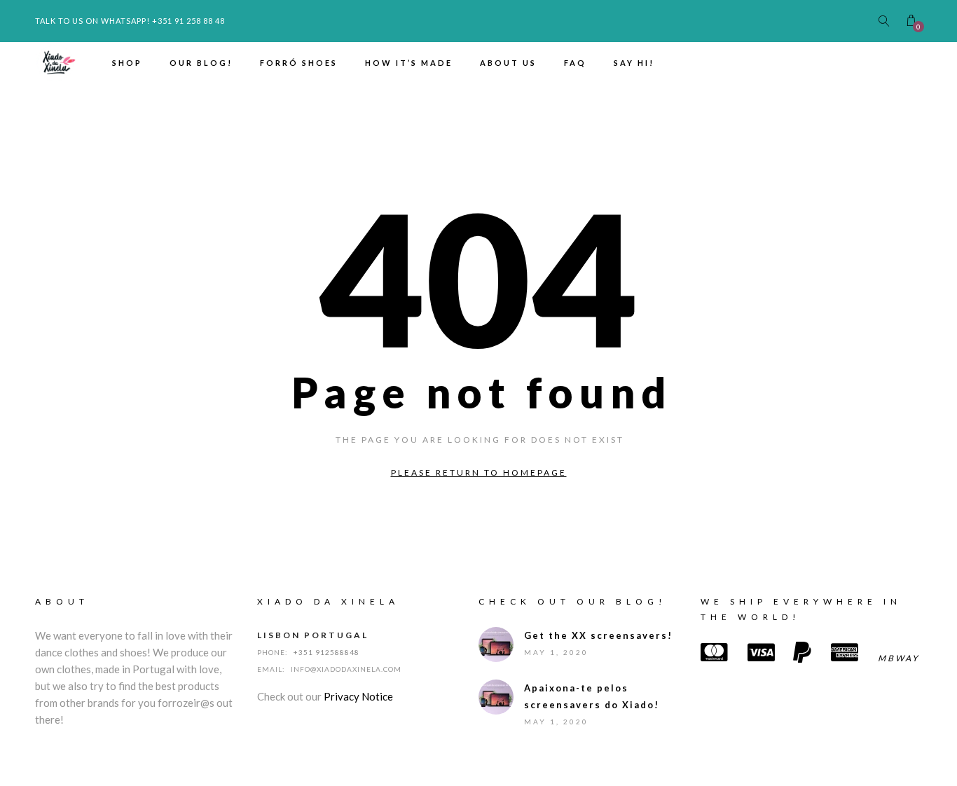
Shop (127, 62)
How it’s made (409, 62)
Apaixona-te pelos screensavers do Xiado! (591, 696)
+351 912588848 (326, 652)
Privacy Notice (358, 696)
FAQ (575, 62)
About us (508, 62)
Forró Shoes (299, 62)
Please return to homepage (479, 472)
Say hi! (634, 62)
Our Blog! (201, 62)
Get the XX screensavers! (598, 635)
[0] (911, 20)
